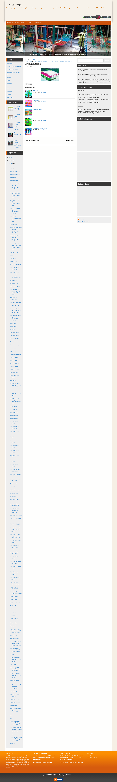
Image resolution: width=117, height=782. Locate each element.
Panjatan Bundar (14, 338)
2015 (10, 160)
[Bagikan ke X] (29, 84)
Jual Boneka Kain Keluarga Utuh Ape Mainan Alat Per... (15, 650)
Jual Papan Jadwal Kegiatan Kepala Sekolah (15, 529)
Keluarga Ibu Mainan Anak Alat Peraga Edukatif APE (15, 723)
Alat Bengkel (13, 626)
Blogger (69, 774)
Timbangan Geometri (15, 174)
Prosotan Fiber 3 (14, 332)
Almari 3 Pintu (13, 483)
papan (9, 94)
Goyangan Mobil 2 (33, 64)
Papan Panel (36, 100)
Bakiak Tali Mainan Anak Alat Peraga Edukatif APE (15, 385)
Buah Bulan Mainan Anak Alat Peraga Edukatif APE (15, 659)
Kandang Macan (14, 363)
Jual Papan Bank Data (16, 515)
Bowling (12, 654)
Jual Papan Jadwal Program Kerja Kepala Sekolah (18, 126)
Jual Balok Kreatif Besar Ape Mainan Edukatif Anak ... (15, 310)
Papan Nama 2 (14, 596)
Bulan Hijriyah (13, 280)
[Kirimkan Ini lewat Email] (26, 84)
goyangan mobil (63, 61)
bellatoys (34, 59)
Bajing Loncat (13, 406)
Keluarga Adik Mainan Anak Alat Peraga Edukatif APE (16, 738)
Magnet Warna (14, 252)
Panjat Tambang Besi (15, 345)
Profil (17, 23)
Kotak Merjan (13, 261)
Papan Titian (13, 326)
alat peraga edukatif (53, 61)
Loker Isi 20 (13, 496)
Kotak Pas (12, 743)
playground (10, 97)
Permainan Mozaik (37, 109)
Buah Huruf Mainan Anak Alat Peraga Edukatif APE (15, 675)
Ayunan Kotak (13, 409)
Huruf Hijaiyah (13, 705)
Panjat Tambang (14, 342)
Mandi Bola (13, 351)
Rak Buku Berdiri (14, 606)
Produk (22, 23)
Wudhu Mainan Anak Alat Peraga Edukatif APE (15, 686)
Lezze (11, 255)
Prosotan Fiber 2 (14, 335)
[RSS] (109, 17)
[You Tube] (103, 17)
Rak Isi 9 (12, 609)
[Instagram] (98, 17)
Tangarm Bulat (14, 180)
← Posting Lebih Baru (30, 140)
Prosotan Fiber (14, 372)
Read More (43, 92)
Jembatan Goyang (15, 369)
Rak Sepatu (13, 612)
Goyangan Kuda (14, 699)
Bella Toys (14, 5)
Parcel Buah (13, 664)
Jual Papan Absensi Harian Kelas (17, 108)
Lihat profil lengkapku (83, 221)
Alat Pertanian (13, 635)
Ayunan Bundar (14, 415)
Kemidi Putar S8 (14, 357)
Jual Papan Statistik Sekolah (17, 116)
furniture (9, 83)
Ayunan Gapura (14, 412)
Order (30, 23)
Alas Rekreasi (13, 323)
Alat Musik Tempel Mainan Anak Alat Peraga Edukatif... (15, 630)
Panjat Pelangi (13, 348)
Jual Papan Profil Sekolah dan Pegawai (14, 547)
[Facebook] (86, 17)
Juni (12, 166)
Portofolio (37, 23)
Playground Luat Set (15, 354)
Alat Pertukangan (14, 638)
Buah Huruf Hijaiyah (15, 286)
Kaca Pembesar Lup (15, 277)
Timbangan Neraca (15, 171)
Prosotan (12, 329)
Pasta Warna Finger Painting (40, 128)
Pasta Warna (13, 224)
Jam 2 (11, 715)
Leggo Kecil (13, 258)
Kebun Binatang (14, 734)
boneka (9, 80)
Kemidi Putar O (14, 360)
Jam (11, 718)
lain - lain (70, 61)
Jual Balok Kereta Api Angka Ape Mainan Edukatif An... (16, 729)
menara (9, 88)
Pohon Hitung (36, 90)
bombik (9, 77)
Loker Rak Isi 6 (14, 493)
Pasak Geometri (37, 119)
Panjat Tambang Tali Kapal (17, 134)
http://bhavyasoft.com (68, 775)
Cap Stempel (13, 691)
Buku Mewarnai (14, 283)
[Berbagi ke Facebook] (31, 84)
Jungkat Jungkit (14, 366)
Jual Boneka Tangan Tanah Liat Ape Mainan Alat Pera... (15, 643)
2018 (10, 157)
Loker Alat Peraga (14, 490)
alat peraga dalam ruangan (40, 61)
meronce (9, 91)
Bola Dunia (13, 380)
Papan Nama (13, 599)
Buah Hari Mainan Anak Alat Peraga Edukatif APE (15, 669)
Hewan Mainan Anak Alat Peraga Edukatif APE (15, 710)
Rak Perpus (13, 615)
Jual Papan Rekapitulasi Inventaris (14, 572)
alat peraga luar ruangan (13, 72)
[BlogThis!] (27, 84)
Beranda (10, 23)
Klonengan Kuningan (15, 264)
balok (8, 75)
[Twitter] (93, 17)
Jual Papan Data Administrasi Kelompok (14, 510)
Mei (12, 169)
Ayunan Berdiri (14, 418)
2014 (10, 163)
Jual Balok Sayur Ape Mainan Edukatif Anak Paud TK (15, 304)
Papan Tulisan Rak (15, 602)
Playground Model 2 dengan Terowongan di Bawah (17, 144)
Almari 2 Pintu (13, 623)
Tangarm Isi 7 (13, 177)
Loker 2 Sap (13, 487)
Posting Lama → (70, 140)
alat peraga (29, 61)
